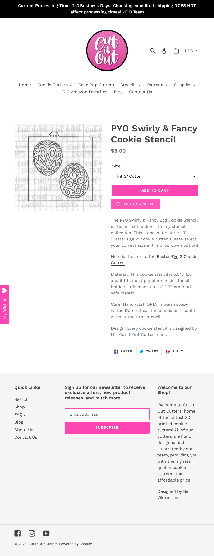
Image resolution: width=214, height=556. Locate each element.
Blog (18, 422)
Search (21, 399)
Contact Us (25, 437)
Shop (19, 406)
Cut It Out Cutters (43, 544)
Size (116, 166)
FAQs (19, 414)
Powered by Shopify (75, 544)
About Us (23, 429)
